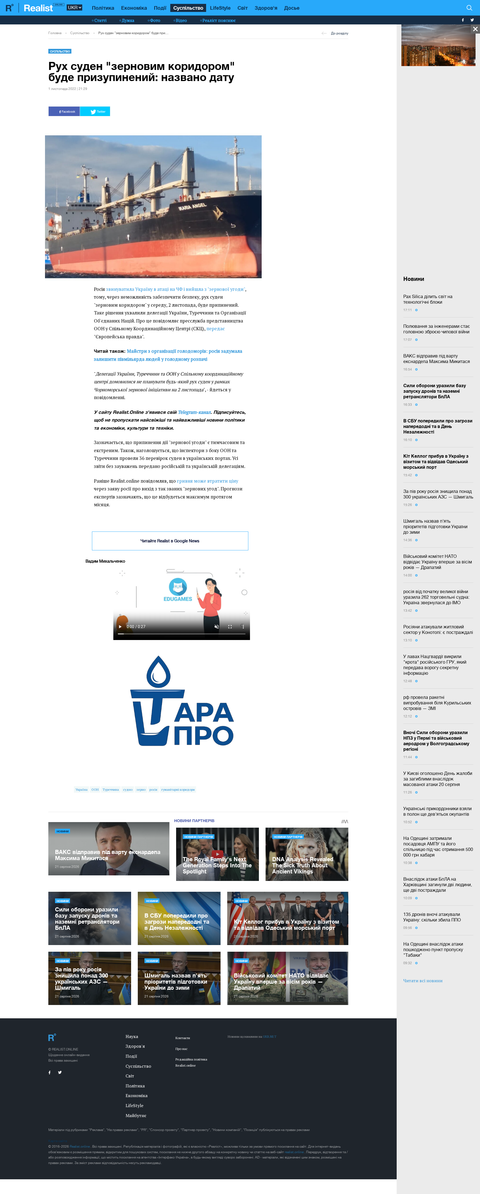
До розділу (339, 33)
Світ (243, 8)
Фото (155, 20)
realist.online (294, 1152)
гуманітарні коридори (178, 789)
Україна (82, 789)
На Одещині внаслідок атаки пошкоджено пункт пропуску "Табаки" (433, 949)
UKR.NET (269, 1036)
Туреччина (110, 789)
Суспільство (188, 8)
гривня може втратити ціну (207, 481)
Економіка (134, 8)
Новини (63, 831)
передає (215, 329)
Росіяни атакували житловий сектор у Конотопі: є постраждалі (438, 629)
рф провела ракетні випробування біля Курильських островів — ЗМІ (437, 703)
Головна (54, 33)
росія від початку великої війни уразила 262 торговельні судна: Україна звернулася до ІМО (436, 597)
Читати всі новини (422, 981)
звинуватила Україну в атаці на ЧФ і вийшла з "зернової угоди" (175, 289)
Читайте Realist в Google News (170, 540)
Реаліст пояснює (219, 20)
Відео (181, 20)
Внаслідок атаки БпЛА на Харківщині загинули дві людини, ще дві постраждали (437, 884)
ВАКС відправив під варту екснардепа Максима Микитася (436, 358)
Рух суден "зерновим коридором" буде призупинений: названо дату (133, 33)
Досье (291, 8)
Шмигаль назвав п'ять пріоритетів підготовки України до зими (435, 526)
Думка (128, 20)
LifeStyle (220, 8)
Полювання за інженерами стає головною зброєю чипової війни (436, 329)
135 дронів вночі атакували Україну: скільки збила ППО (432, 917)
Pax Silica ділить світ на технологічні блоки (427, 299)
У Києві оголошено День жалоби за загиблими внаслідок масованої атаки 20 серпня (437, 779)
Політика (103, 8)
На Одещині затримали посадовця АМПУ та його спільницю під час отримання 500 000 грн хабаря (438, 846)
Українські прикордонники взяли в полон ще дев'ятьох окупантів (437, 811)
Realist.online (80, 1146)
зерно (141, 789)
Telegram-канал (194, 412)
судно (127, 789)
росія (153, 789)
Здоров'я (266, 8)
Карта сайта (57, 1141)
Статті (100, 20)
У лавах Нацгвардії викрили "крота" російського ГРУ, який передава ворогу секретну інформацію (434, 665)
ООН (95, 789)
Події (160, 8)
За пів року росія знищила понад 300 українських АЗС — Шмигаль (438, 494)
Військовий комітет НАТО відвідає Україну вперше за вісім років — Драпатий (437, 562)
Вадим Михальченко (105, 561)
